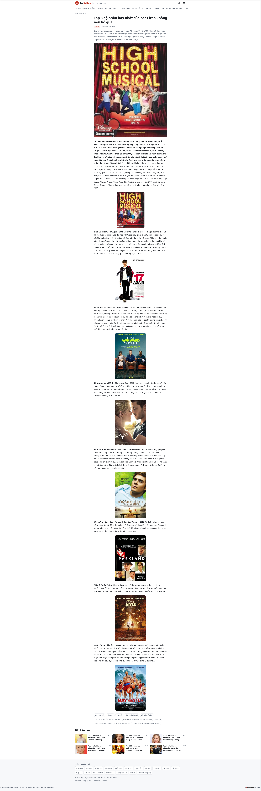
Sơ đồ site (96, 781)
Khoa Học (157, 8)
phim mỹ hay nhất (114, 719)
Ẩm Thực (142, 8)
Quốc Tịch (79, 768)
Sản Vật (87, 773)
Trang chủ (78, 13)
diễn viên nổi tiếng (146, 715)
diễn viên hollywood (132, 715)
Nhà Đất (134, 8)
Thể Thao (164, 8)
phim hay (110, 715)
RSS (90, 781)
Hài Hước (179, 8)
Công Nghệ (99, 8)
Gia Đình (78, 8)
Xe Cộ (128, 8)
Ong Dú (78, 773)
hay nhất (119, 715)
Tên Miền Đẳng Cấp (144, 773)
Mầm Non (98, 768)
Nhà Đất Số (109, 773)
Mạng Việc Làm (122, 773)
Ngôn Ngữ (118, 768)
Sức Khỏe (108, 8)
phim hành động (100, 719)
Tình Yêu (172, 8)
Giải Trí (84, 8)
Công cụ (85, 781)
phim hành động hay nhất (131, 719)
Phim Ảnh (91, 8)
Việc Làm (149, 8)
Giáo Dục (115, 8)
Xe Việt (132, 773)
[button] (179, 3)
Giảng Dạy (128, 768)
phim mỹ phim (147, 719)
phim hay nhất (99, 715)
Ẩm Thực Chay (98, 773)
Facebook (104, 781)
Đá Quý (147, 768)
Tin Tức (186, 8)
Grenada (89, 768)
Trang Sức (157, 768)
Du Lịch (122, 8)
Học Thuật (108, 768)
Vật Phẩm (139, 768)
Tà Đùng (166, 768)
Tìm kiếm (78, 781)
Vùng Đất (176, 768)
